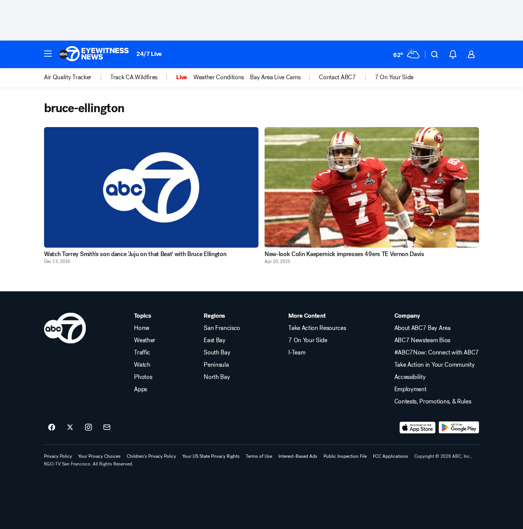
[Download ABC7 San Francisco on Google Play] (459, 427)
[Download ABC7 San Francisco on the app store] (417, 427)
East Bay (214, 340)
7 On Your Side (307, 340)
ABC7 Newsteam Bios (422, 340)
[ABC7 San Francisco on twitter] (70, 427)
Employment (410, 389)
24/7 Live (149, 54)
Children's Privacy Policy (151, 456)
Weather (144, 340)
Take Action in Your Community (434, 365)
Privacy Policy (58, 456)
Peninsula (216, 365)
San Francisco (222, 328)
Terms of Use (259, 456)
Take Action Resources (317, 328)
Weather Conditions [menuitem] (218, 77)
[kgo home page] (65, 328)
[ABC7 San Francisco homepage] (94, 54)
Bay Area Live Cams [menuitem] (275, 77)
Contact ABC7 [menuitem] (337, 77)
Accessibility (410, 377)
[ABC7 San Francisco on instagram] (88, 427)
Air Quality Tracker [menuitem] (68, 77)
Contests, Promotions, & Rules (432, 401)
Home (141, 328)
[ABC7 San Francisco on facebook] (51, 427)
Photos (143, 377)
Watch (142, 365)
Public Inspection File (345, 456)
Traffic (142, 352)
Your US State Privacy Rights (211, 456)
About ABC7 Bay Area (422, 328)
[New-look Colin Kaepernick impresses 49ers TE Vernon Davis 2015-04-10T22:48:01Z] (372, 187)
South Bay (217, 352)
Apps (140, 389)
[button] (48, 53)
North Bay (217, 377)
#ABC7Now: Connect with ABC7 (436, 352)
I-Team (296, 352)
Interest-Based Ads (297, 456)
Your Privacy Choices (99, 456)
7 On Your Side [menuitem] (394, 77)
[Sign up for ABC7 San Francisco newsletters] (106, 427)
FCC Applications (390, 456)
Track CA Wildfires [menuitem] (133, 77)
